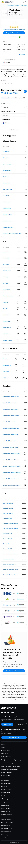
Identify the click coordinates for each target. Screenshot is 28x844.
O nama (3, 747)
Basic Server (6, 359)
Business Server (7, 365)
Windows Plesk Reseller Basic (11, 396)
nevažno (5, 107)
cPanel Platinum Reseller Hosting (11, 466)
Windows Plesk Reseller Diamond (12, 472)
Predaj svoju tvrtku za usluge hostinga (11, 760)
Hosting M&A (13, 737)
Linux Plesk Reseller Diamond (10, 478)
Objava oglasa (23, 5)
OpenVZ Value (7, 252)
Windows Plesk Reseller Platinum (11, 453)
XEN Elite (5, 308)
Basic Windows (7, 170)
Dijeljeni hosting (5, 792)
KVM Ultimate (7, 327)
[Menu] (25, 2)
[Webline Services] (4, 13)
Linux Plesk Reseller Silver (9, 422)
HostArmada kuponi (6, 828)
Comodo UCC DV (7, 533)
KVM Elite (5, 302)
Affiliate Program (6, 756)
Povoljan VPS (4, 802)
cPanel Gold (6, 195)
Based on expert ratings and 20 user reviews (14, 29)
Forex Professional (8, 296)
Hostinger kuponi (6, 831)
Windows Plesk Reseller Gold (10, 434)
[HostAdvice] (7, 2)
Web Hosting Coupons (7, 822)
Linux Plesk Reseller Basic (9, 403)
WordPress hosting (6, 789)
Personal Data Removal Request (9, 769)
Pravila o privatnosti (6, 772)
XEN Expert (6, 283)
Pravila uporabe (5, 775)
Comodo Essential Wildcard (10, 523)
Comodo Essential (8, 508)
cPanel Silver (6, 183)
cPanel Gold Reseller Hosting (10, 447)
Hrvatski (7, 123)
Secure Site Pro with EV (9, 575)
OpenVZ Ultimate (7, 340)
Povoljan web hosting (7, 795)
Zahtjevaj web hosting (7, 763)
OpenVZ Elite (6, 315)
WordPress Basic (7, 164)
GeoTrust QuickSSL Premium (10, 528)
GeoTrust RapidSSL (8, 503)
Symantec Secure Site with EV (11, 569)
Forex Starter (6, 289)
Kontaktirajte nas (5, 750)
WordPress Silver (7, 189)
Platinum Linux (7, 202)
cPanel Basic (6, 151)
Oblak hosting (5, 805)
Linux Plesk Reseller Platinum (10, 459)
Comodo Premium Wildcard (10, 554)
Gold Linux (6, 176)
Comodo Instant (7, 518)
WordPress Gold (7, 214)
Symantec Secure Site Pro (9, 564)
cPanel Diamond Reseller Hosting (11, 485)
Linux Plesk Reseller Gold (9, 440)
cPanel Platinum (7, 221)
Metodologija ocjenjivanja (13, 5)
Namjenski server (6, 808)
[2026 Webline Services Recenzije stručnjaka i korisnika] (2, 83)
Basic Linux (6, 157)
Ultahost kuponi (5, 834)
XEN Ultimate (6, 334)
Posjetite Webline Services (14, 33)
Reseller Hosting (5, 811)
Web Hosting (4, 786)
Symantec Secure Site (8, 559)
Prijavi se (20, 724)
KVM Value (6, 258)
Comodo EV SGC (7, 548)
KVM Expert (6, 277)
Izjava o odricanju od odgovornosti (10, 766)
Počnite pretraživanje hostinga (15, 670)
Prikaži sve (22, 54)
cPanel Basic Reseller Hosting (10, 409)
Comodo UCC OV (7, 538)
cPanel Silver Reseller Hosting (11, 428)
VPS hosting (4, 799)
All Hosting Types (6, 783)
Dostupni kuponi (14, 37)
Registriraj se (7, 724)
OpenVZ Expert (7, 270)
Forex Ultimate (7, 321)
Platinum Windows (8, 227)
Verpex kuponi (5, 838)
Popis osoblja (4, 753)
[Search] (22, 2)
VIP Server (6, 378)
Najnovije (5, 115)
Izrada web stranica (6, 814)
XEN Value (6, 264)
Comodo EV (6, 543)
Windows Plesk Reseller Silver (11, 415)
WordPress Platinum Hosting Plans (12, 233)
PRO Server (6, 371)
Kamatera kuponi (5, 825)
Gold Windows (7, 208)
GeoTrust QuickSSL (8, 513)
